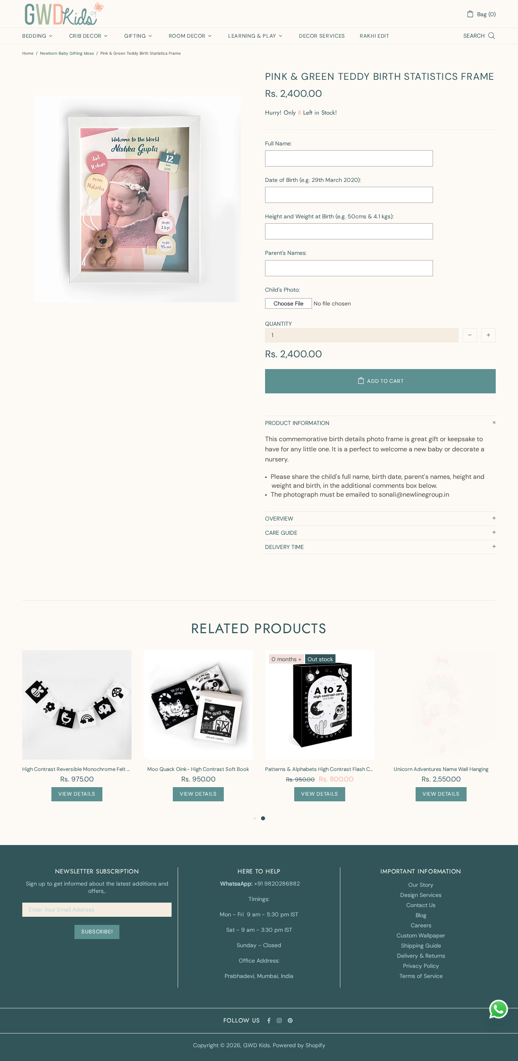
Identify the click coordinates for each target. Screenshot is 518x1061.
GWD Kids (63, 14)
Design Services (421, 895)
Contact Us (420, 905)
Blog (421, 915)
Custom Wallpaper (421, 935)
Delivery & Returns (421, 955)
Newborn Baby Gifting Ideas (67, 53)
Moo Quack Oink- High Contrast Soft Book (198, 769)
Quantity (278, 323)
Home (28, 53)
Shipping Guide (421, 945)
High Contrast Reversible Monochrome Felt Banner (77, 769)
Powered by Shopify (299, 1045)
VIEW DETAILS (77, 793)
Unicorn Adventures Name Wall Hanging (441, 769)
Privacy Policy (421, 965)
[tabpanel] (319, 731)
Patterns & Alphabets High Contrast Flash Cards (319, 769)
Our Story (420, 884)
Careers (421, 925)
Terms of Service (421, 976)
